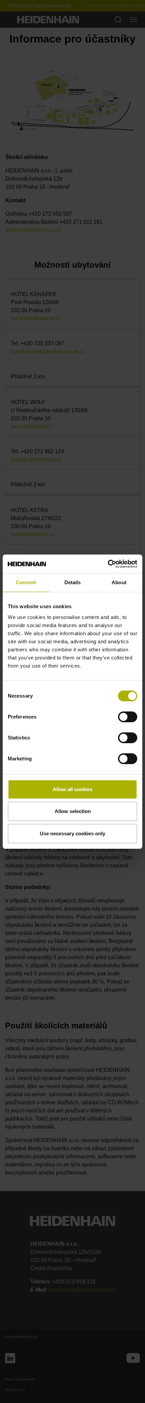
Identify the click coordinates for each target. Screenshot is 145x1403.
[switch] (127, 716)
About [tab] (119, 582)
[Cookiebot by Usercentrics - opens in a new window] (107, 564)
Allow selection (73, 811)
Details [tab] (72, 582)
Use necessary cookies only (72, 833)
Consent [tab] (26, 582)
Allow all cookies (72, 789)
